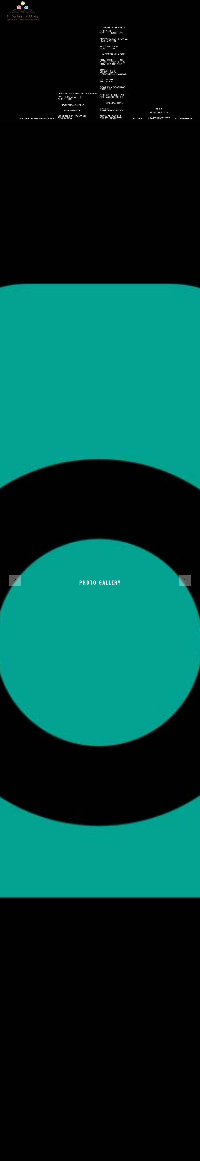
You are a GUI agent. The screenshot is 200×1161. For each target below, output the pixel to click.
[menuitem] (24, 118)
